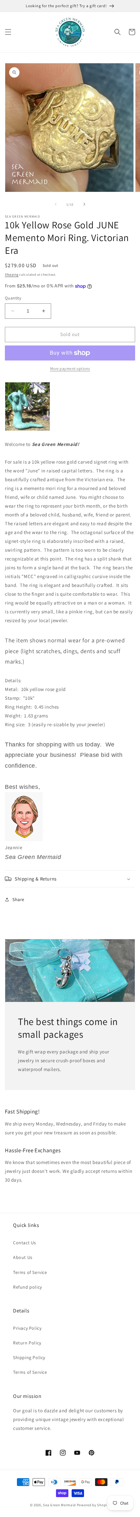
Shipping (12, 274)
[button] (8, 32)
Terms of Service (30, 1272)
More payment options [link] (70, 368)
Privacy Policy (27, 1328)
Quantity (13, 298)
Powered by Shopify (93, 1505)
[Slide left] (56, 204)
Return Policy (27, 1343)
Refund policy (27, 1287)
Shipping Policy (29, 1357)
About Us (23, 1257)
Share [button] (18, 899)
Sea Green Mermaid (59, 1505)
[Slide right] (84, 204)
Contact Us (24, 1243)
